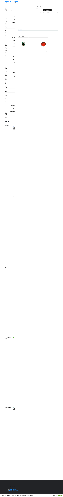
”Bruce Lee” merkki (22, 51)
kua (55, 12)
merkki (57, 12)
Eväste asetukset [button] (54, 495)
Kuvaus (20, 29)
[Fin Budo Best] (12, 2)
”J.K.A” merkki (31, 39)
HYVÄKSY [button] (60, 495)
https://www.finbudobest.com (13, 490)
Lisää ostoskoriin (47, 10)
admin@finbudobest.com (13, 489)
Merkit (47, 12)
